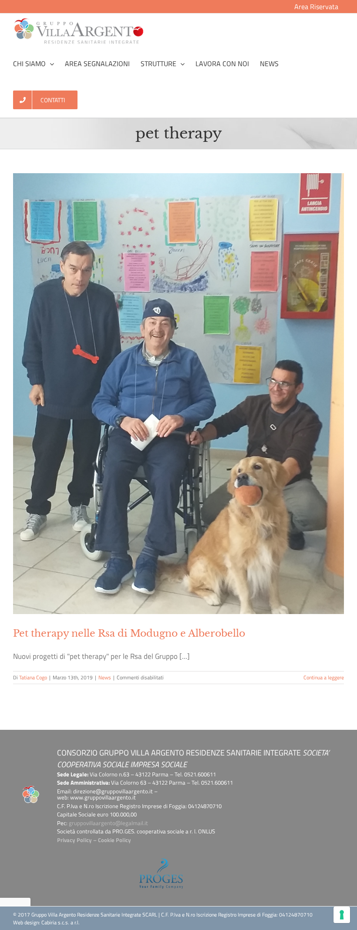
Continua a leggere (323, 677)
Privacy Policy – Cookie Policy (94, 840)
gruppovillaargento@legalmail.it (108, 823)
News (104, 677)
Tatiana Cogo (33, 677)
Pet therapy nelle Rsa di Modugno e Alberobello (129, 633)
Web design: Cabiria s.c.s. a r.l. (46, 922)
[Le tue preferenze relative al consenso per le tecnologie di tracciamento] (341, 914)
